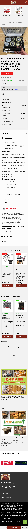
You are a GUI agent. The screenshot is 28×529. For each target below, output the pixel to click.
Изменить (15, 89)
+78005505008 (6, 482)
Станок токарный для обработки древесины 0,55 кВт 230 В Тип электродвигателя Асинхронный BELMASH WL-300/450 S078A (21, 275)
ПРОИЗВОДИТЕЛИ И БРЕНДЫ (14, 22)
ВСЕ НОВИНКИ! (19, 16)
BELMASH (3, 24)
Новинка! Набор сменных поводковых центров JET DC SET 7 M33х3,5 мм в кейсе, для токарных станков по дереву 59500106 (21, 321)
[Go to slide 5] (12, 54)
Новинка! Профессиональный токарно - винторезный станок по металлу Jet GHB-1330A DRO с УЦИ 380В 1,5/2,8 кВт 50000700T (7, 322)
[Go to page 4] (4, 341)
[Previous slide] (2, 41)
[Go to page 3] (3, 341)
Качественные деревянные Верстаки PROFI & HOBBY (13, 438)
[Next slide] (25, 41)
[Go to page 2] (2, 341)
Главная (3, 22)
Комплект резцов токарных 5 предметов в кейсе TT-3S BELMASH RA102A (7, 273)
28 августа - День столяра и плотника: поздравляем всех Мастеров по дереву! (13, 396)
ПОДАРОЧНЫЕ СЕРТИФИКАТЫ (7, 16)
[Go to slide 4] (11, 54)
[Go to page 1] (1, 341)
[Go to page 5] (5, 341)
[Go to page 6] (6, 341)
